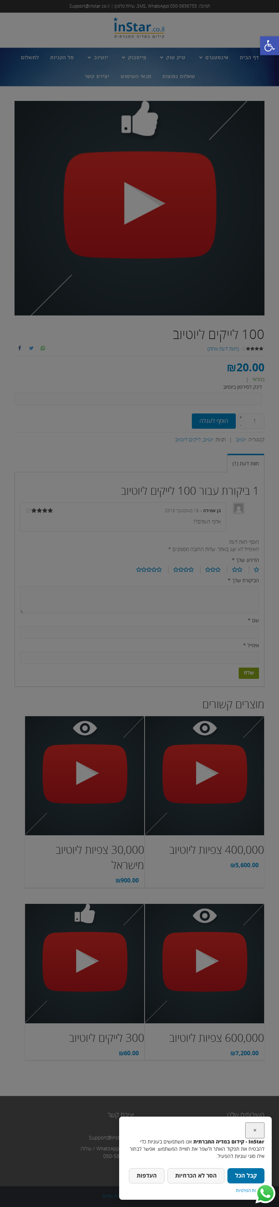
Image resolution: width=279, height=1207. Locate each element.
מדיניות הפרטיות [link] (250, 1191)
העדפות (147, 1175)
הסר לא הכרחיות (196, 1175)
